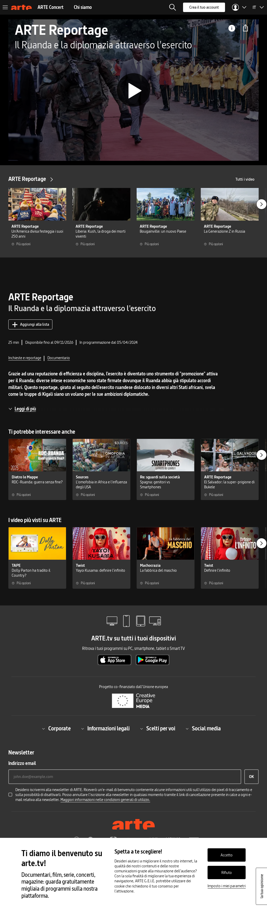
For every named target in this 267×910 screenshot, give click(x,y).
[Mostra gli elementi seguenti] (261, 204)
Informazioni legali (108, 728)
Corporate (59, 728)
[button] (172, 7)
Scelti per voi (160, 728)
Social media (206, 728)
